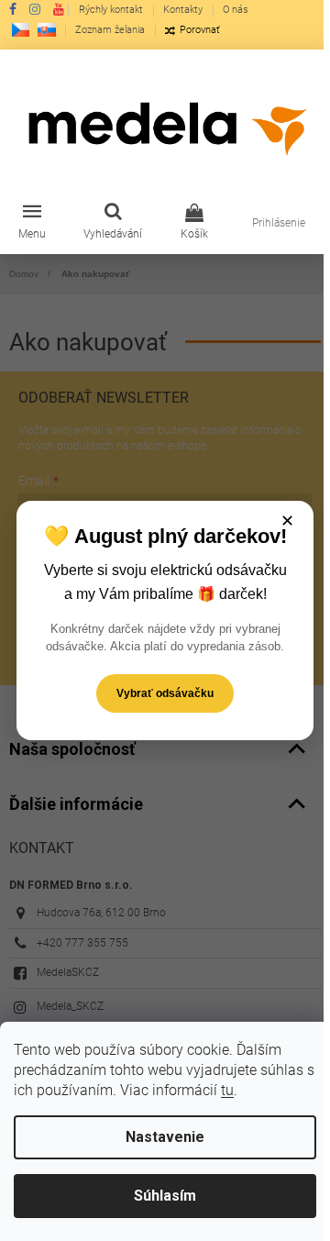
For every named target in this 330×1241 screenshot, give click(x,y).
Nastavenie (165, 1137)
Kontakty (183, 10)
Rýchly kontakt (111, 10)
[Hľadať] (112, 223)
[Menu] (32, 223)
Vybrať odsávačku (165, 693)
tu (227, 1090)
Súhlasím (165, 1195)
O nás (235, 10)
